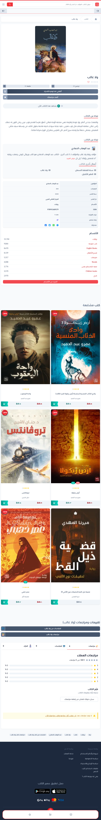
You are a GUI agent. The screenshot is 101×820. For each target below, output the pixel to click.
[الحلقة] (97, 10)
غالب (75, 735)
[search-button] (10, 4)
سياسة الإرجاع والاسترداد (89, 763)
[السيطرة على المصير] (3, 10)
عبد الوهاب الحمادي (80, 148)
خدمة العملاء (68, 754)
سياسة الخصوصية (91, 759)
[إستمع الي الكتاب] (78, 483)
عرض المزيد (71, 158)
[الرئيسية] (96, 19)
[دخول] (30, 814)
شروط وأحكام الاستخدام (89, 754)
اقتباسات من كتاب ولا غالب (37, 735)
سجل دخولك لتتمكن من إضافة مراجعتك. (79, 699)
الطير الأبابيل (87, 174)
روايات (56, 204)
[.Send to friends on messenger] (58, 225)
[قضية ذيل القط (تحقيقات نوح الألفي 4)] (75, 545)
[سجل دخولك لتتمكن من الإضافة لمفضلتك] (88, 82)
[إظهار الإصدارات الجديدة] (50, 809)
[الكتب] (70, 814)
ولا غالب (44, 170)
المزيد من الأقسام (50, 282)
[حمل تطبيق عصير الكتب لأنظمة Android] (42, 791)
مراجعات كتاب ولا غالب (18, 735)
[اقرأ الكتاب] (73, 483)
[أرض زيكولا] (75, 446)
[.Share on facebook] (46, 225)
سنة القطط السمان (84, 170)
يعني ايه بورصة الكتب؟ (90, 776)
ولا (90, 735)
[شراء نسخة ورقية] (75, 403)
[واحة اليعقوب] (25, 347)
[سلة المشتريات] (50, 814)
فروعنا (71, 759)
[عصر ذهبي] (25, 545)
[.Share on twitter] (50, 225)
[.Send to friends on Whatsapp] (54, 225)
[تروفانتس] (25, 446)
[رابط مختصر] (31, 220)
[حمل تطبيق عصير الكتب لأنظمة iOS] (59, 791)
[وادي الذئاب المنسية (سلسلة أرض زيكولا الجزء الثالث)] (75, 347)
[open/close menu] (3, 4)
